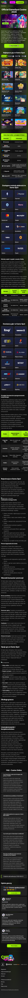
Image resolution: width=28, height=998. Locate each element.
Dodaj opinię (14, 893)
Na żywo (10, 56)
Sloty (23, 56)
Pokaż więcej (14, 945)
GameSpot (3, 6)
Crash (16, 56)
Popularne (3, 56)
